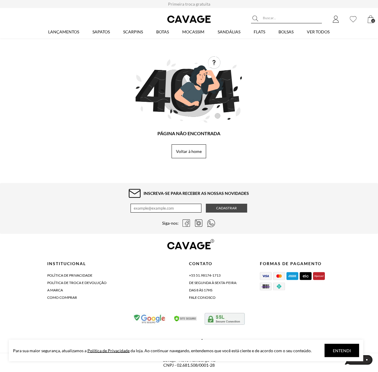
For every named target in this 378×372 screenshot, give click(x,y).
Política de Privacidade (69, 275)
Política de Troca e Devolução (77, 282)
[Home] (189, 22)
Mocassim (193, 31)
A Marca (55, 290)
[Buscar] (255, 18)
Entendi (342, 350)
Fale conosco (202, 297)
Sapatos (101, 31)
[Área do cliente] (335, 20)
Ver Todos (318, 31)
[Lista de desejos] (353, 20)
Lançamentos (63, 31)
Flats (259, 31)
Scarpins (133, 31)
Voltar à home (189, 151)
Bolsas (286, 31)
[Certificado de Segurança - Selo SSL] (185, 320)
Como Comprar (62, 297)
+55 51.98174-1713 (205, 275)
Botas (162, 31)
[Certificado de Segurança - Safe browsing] (150, 320)
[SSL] (225, 320)
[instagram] (198, 223)
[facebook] (186, 223)
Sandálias (229, 31)
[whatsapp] (211, 223)
